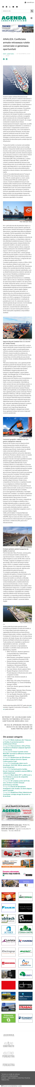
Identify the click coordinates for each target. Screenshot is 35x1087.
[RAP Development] (25, 996)
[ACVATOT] (8, 929)
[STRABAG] (25, 1007)
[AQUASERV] (25, 974)
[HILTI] (17, 853)
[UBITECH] (8, 918)
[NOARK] (8, 1018)
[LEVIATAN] (8, 941)
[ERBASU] (25, 896)
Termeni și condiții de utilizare (10, 1074)
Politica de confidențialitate (9, 1076)
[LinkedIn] (6, 59)
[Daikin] (8, 907)
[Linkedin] (6, 7)
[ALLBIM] (17, 844)
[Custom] (9, 7)
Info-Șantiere (8, 54)
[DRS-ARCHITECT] (25, 985)
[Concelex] (17, 883)
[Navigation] (32, 18)
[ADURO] (8, 985)
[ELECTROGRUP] (8, 952)
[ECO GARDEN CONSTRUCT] (25, 929)
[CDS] (25, 907)
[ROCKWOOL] (8, 963)
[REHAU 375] (17, 873)
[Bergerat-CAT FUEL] (8, 996)
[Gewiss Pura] (8, 896)
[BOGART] (25, 952)
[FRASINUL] (8, 1007)
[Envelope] (17, 7)
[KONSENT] (25, 1018)
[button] (29, 2)
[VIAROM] (25, 941)
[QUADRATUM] (25, 918)
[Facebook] (3, 7)
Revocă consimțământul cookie (12, 1086)
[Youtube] (13, 7)
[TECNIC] (17, 29)
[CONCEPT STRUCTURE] (8, 974)
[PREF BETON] (17, 863)
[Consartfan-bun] (25, 963)
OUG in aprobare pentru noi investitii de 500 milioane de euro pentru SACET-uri (19, 727)
